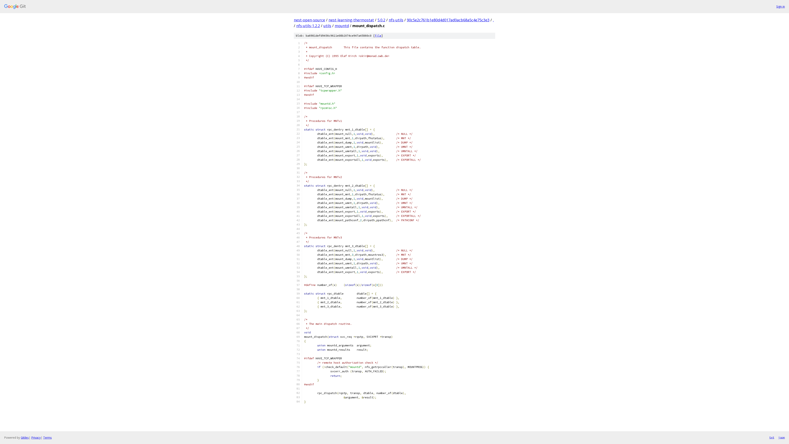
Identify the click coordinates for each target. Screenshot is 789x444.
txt (771, 437)
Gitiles (25, 437)
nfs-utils (396, 19)
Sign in (780, 6)
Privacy (36, 437)
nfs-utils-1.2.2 (308, 25)
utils (327, 25)
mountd (342, 25)
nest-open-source (309, 19)
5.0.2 (381, 19)
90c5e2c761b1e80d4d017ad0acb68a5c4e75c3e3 (448, 19)
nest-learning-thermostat (351, 19)
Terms (47, 437)
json (781, 437)
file (378, 35)
